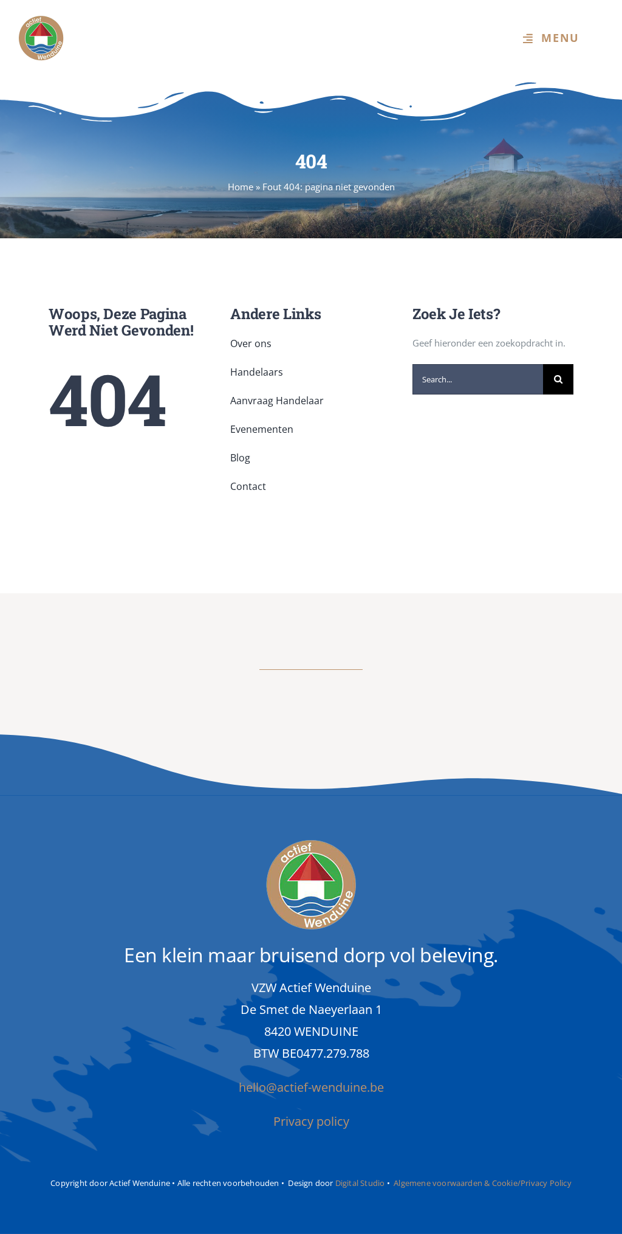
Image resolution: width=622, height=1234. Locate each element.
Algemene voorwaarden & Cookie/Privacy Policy (483, 1182)
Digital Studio (360, 1182)
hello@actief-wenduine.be (311, 1087)
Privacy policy (311, 1121)
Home (240, 187)
